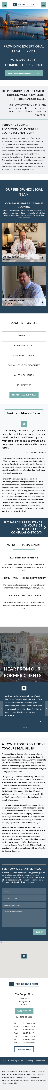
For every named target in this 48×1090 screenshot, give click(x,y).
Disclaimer (40, 1060)
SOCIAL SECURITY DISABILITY (24, 365)
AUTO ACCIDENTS (24, 375)
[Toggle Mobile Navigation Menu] (43, 4)
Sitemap (29, 1060)
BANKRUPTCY (24, 385)
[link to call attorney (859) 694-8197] (4, 4)
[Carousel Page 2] (24, 727)
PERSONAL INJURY (24, 345)
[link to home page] (24, 4)
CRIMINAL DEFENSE (23, 355)
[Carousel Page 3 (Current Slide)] (26, 727)
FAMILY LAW (24, 335)
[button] (24, 956)
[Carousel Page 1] (21, 727)
